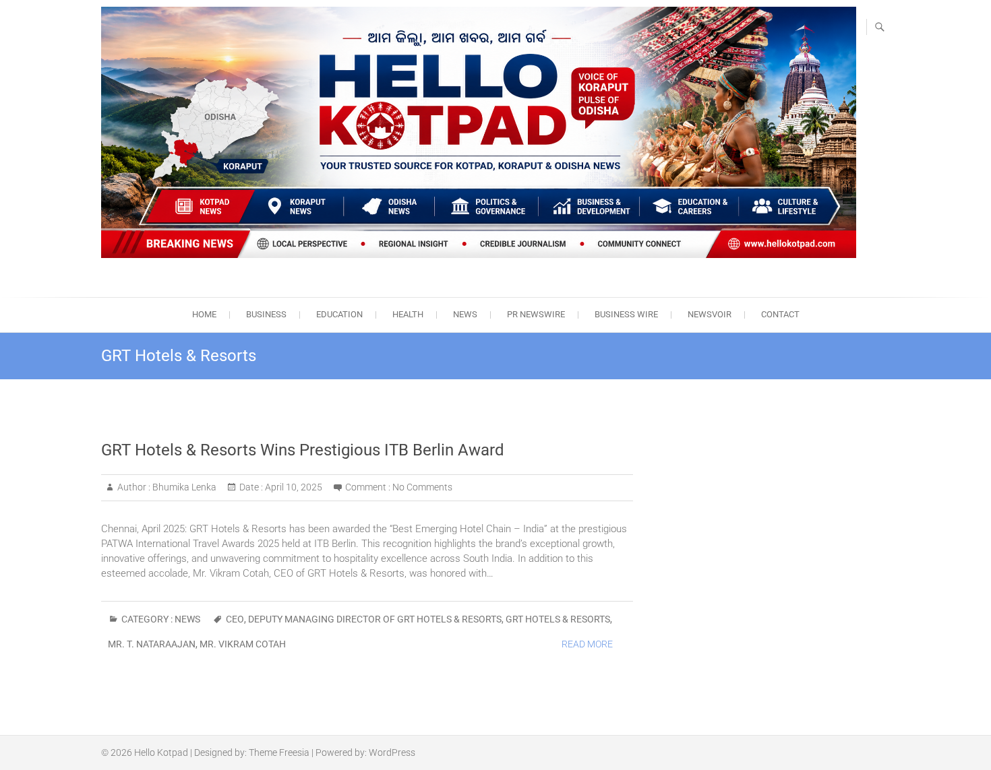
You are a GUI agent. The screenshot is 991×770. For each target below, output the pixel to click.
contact (780, 314)
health (407, 314)
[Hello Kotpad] (478, 132)
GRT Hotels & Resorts (558, 619)
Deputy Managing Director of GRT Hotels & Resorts (375, 619)
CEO (235, 619)
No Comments (422, 487)
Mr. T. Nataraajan (152, 644)
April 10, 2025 (292, 487)
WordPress (392, 752)
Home (204, 314)
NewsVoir (709, 314)
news (465, 314)
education (339, 314)
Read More (587, 644)
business (266, 314)
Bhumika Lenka (183, 487)
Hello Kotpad (161, 752)
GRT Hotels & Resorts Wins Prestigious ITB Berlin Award (302, 450)
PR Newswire (536, 314)
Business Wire (626, 314)
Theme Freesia (279, 752)
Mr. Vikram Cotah (243, 644)
